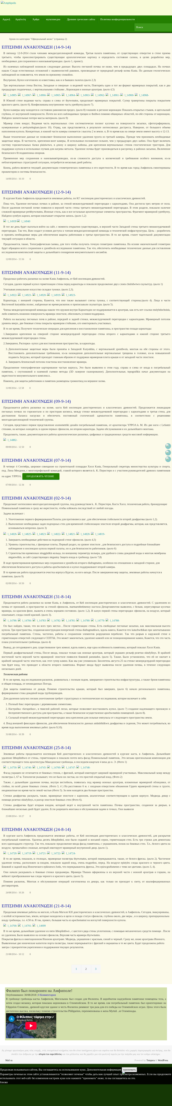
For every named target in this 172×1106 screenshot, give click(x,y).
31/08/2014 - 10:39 (15, 734)
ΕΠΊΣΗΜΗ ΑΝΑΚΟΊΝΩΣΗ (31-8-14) (36, 596)
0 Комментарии (47, 994)
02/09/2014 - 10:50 (15, 583)
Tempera (150, 1060)
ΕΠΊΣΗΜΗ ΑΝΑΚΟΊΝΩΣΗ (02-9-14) (36, 498)
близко (4, 1082)
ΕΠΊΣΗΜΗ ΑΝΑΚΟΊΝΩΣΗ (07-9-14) (36, 460)
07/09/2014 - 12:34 (15, 484)
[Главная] (3, 39)
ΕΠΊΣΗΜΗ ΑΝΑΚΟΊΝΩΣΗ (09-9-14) (36, 401)
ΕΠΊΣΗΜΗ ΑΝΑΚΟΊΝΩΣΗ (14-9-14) (36, 47)
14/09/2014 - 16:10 (15, 178)
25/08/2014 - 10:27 (15, 816)
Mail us (8, 1060)
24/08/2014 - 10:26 (15, 892)
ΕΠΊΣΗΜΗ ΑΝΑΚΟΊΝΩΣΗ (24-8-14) (36, 829)
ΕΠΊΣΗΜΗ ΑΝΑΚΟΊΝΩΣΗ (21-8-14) (36, 905)
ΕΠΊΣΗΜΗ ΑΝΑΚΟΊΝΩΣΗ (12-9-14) (36, 192)
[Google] (168, 453)
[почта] (168, 459)
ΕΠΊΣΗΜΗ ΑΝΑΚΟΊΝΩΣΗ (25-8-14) (36, 747)
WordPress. (163, 1060)
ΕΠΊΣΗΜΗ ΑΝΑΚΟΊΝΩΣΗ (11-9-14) (36, 272)
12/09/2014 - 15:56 (15, 259)
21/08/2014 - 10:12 (15, 954)
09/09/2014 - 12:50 (15, 447)
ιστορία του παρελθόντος (50, 1054)
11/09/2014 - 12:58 (15, 388)
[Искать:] (153, 27)
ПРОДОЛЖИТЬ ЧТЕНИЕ (40, 476)
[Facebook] (168, 446)
